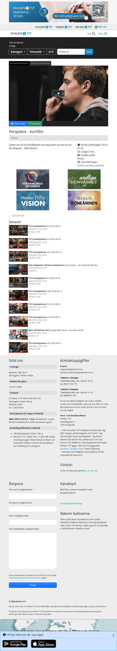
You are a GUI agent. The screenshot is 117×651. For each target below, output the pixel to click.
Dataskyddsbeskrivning (71, 503)
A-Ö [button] (51, 52)
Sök (89, 52)
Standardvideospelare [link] (19, 63)
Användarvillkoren (34, 578)
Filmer (14, 138)
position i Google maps (72, 448)
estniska (99, 165)
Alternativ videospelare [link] (40, 63)
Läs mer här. (92, 470)
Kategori (17, 52)
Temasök (35, 52)
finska (80, 165)
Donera (36, 123)
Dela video (19, 123)
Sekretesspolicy (15, 578)
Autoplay (18, 215)
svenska (89, 165)
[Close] (113, 635)
